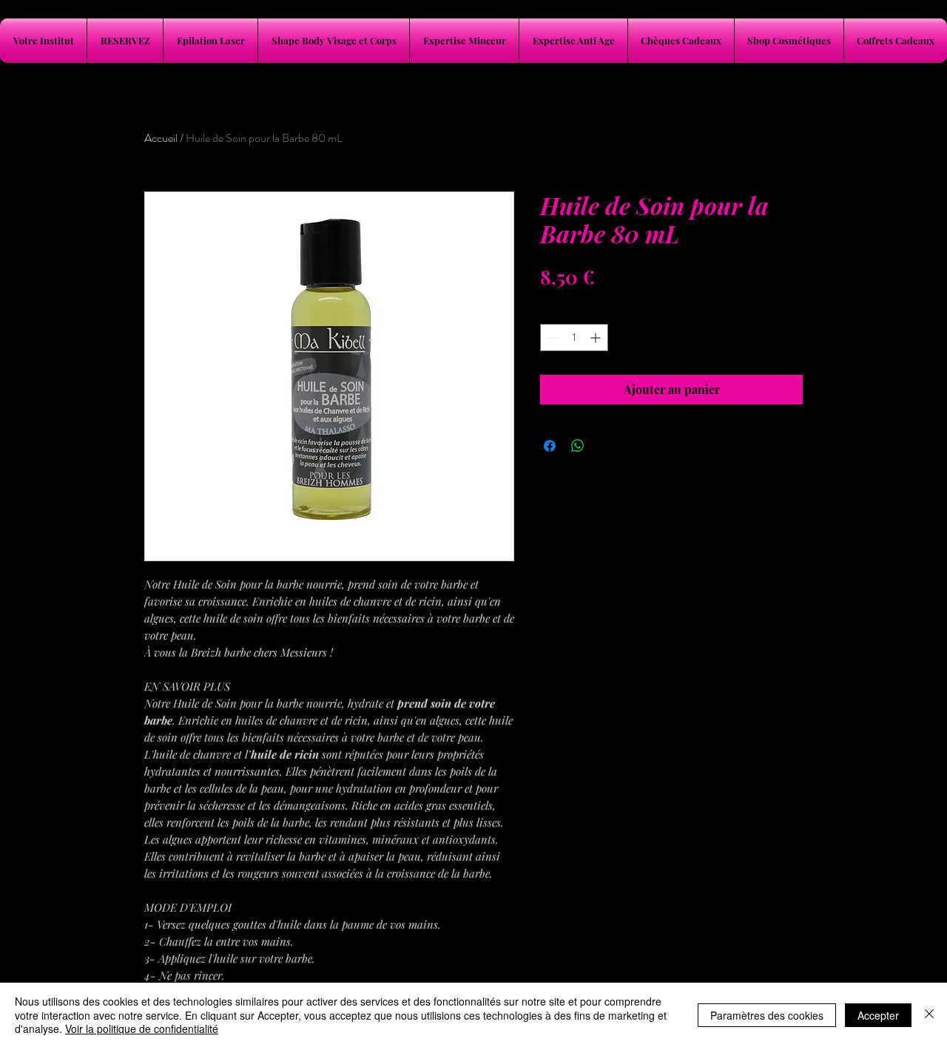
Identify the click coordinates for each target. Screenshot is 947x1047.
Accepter (878, 1015)
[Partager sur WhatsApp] (578, 446)
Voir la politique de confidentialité (141, 1028)
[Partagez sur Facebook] (550, 446)
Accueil (161, 137)
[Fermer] (929, 1015)
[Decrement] (551, 337)
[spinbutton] (574, 337)
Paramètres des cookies (766, 1015)
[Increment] (596, 337)
